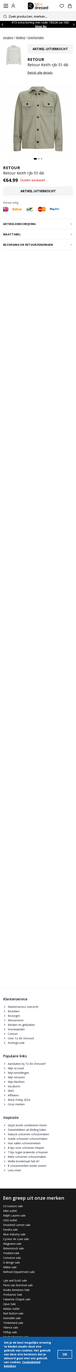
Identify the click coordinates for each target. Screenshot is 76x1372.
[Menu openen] (5, 6)
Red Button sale (13, 1313)
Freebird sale (11, 1253)
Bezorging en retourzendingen (28, 245)
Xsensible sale (12, 1318)
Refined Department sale (19, 1272)
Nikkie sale (10, 1267)
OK (65, 1354)
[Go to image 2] (39, 159)
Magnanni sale (12, 1244)
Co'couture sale (13, 1206)
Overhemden (35, 37)
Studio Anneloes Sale (16, 1290)
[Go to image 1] (35, 159)
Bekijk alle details (40, 72)
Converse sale (12, 1258)
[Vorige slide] (2, 24)
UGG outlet (10, 1220)
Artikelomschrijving (19, 224)
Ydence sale (10, 1327)
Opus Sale (9, 1304)
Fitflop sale (10, 1332)
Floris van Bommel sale (18, 1285)
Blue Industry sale (14, 1234)
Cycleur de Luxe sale (16, 1239)
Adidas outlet (11, 1309)
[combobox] (38, 16)
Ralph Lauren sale (14, 1215)
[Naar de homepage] (37, 6)
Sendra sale (10, 1229)
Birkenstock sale (13, 1248)
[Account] (13, 6)
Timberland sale (13, 1323)
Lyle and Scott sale (15, 1280)
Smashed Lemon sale (16, 1225)
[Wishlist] (62, 6)
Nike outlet (10, 1211)
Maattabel (12, 234)
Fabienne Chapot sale (16, 1299)
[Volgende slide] (73, 24)
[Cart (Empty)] (70, 6)
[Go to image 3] (41, 159)
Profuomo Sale (12, 1294)
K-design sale (11, 1262)
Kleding (20, 37)
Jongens (8, 37)
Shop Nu (41, 26)
